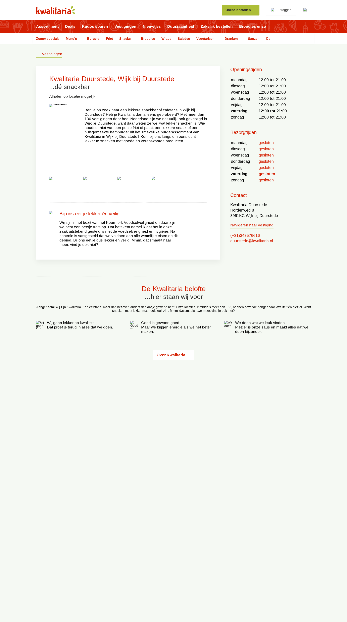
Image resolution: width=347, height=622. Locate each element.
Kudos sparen (95, 26)
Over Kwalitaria (171, 355)
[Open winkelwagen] (306, 10)
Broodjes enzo (252, 26)
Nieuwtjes (152, 26)
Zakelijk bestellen (217, 26)
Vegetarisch (205, 38)
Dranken (231, 38)
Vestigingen (125, 26)
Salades (184, 38)
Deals (70, 26)
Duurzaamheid (180, 26)
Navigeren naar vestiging (252, 225)
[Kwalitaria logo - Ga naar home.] (55, 10)
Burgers (93, 38)
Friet (109, 38)
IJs (268, 38)
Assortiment (47, 26)
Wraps (166, 38)
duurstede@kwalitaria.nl (251, 241)
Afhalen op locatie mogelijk (72, 96)
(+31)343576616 (245, 235)
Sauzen (253, 38)
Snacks (125, 38)
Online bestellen (238, 10)
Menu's (71, 38)
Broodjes (148, 38)
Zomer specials (47, 38)
